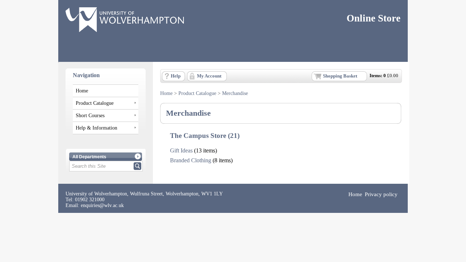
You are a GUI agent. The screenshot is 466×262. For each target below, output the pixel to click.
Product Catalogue (95, 103)
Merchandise (235, 93)
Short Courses (90, 115)
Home (82, 91)
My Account (209, 76)
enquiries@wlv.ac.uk (102, 205)
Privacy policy (381, 194)
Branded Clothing (190, 160)
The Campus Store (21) (205, 135)
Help (176, 76)
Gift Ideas (181, 150)
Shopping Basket (340, 76)
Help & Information (96, 128)
